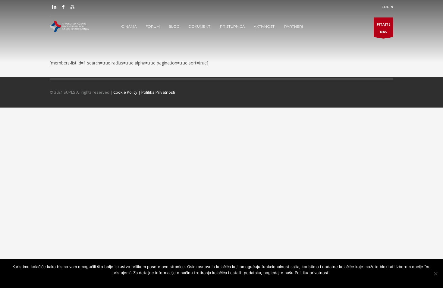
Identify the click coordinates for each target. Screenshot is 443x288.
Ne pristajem (214, 280)
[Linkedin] (54, 6)
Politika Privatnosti (158, 92)
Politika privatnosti (246, 280)
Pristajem (191, 280)
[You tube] (72, 6)
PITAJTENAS (383, 28)
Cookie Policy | (127, 92)
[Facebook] (63, 6)
